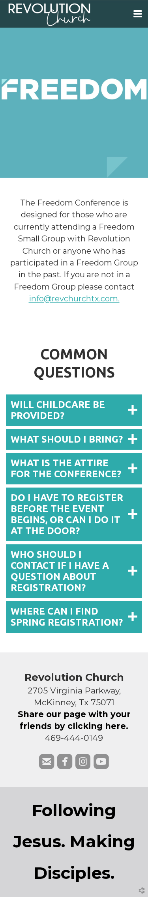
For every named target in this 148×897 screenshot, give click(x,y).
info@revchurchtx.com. (74, 298)
